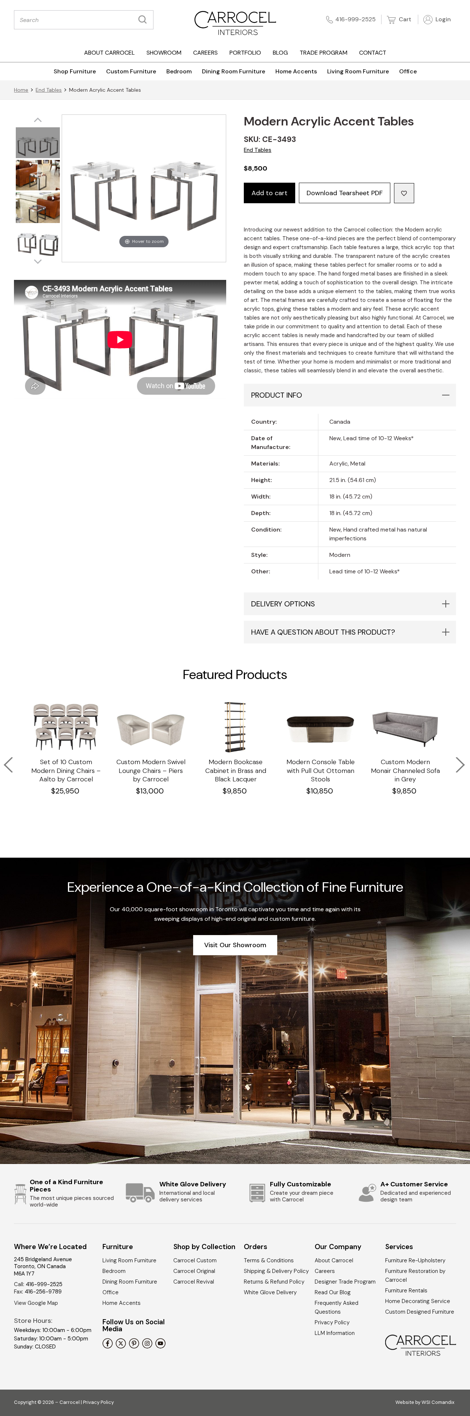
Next (455, 760)
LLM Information (335, 1333)
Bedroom (179, 71)
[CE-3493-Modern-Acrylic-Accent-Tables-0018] (38, 209)
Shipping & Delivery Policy (276, 1271)
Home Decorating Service (417, 1301)
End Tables (49, 90)
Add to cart (270, 193)
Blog (280, 52)
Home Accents (296, 71)
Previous (3, 760)
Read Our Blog (333, 1292)
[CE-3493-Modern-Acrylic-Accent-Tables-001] (38, 143)
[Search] (144, 19)
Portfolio (245, 52)
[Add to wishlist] (404, 193)
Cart (404, 19)
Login (442, 19)
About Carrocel (109, 52)
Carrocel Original (194, 1271)
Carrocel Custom (195, 1260)
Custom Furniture (131, 71)
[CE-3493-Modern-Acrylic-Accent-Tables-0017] (38, 176)
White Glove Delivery (270, 1292)
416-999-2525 (355, 19)
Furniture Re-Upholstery (415, 1260)
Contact (372, 52)
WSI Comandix (438, 1402)
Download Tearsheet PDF (345, 193)
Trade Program (323, 52)
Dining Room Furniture (233, 71)
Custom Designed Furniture (419, 1311)
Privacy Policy (332, 1322)
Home (21, 90)
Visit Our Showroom (235, 945)
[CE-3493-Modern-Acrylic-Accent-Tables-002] (38, 241)
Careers (205, 52)
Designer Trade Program (345, 1281)
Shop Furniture (75, 71)
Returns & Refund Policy (274, 1281)
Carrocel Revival (193, 1281)
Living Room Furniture (358, 71)
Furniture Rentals (406, 1290)
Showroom (164, 52)
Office (408, 71)
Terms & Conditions (269, 1260)
